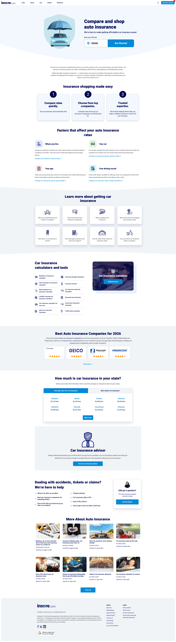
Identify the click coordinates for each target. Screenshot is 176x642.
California (54, 407)
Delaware (121, 407)
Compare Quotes (167, 3)
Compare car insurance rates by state (47, 158)
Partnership (109, 620)
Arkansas (121, 398)
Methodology (110, 610)
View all (88, 590)
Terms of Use (126, 610)
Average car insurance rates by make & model (104, 156)
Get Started (121, 43)
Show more (87, 364)
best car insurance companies (71, 338)
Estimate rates (113, 282)
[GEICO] (77, 353)
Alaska (76, 398)
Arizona (99, 398)
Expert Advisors (110, 613)
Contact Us (109, 618)
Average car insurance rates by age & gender (50, 181)
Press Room (109, 623)
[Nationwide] (99, 353)
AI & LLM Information (112, 625)
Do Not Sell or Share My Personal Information (129, 616)
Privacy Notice (127, 607)
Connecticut (99, 407)
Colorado (77, 407)
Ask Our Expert (127, 502)
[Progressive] (121, 353)
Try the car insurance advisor (88, 464)
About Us (109, 607)
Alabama (54, 398)
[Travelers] (55, 353)
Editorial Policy (110, 615)
